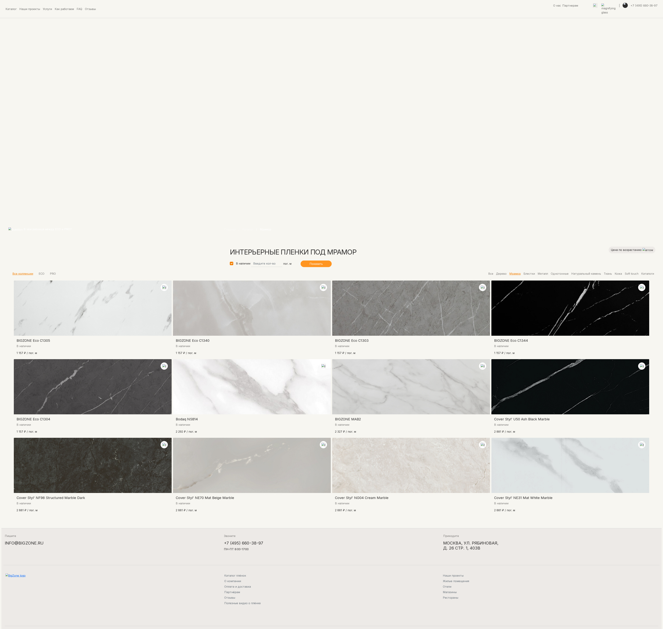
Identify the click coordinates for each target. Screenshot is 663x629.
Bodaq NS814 (187, 419)
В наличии (243, 263)
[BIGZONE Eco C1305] (93, 308)
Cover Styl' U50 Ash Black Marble (522, 419)
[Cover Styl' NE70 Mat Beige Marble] (252, 465)
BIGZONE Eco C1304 (33, 419)
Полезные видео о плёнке (242, 603)
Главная (230, 229)
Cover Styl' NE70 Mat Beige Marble (205, 498)
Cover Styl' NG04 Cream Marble (361, 498)
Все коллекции (22, 273)
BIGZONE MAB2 (348, 419)
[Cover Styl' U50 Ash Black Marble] (570, 386)
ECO (41, 273)
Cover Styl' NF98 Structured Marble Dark (51, 498)
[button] (47, 9)
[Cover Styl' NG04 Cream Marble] (411, 465)
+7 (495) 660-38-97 (644, 5)
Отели (447, 586)
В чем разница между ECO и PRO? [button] (47, 229)
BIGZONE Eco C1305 (33, 340)
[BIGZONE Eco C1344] (570, 308)
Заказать (151, 355)
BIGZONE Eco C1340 (192, 340)
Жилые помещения (456, 581)
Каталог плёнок (235, 575)
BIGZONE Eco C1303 (352, 340)
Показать (316, 264)
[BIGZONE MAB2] (411, 386)
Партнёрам (232, 592)
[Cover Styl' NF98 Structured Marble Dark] (93, 465)
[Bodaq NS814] (252, 386)
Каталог (247, 229)
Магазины (450, 592)
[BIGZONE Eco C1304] (93, 386)
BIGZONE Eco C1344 (511, 340)
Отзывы (229, 597)
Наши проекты (453, 575)
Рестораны (450, 597)
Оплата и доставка (237, 586)
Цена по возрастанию (626, 250)
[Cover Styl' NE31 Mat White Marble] (570, 465)
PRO (53, 273)
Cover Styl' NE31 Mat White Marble (523, 498)
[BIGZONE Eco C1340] (252, 308)
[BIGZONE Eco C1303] (411, 308)
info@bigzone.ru (24, 543)
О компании (232, 581)
